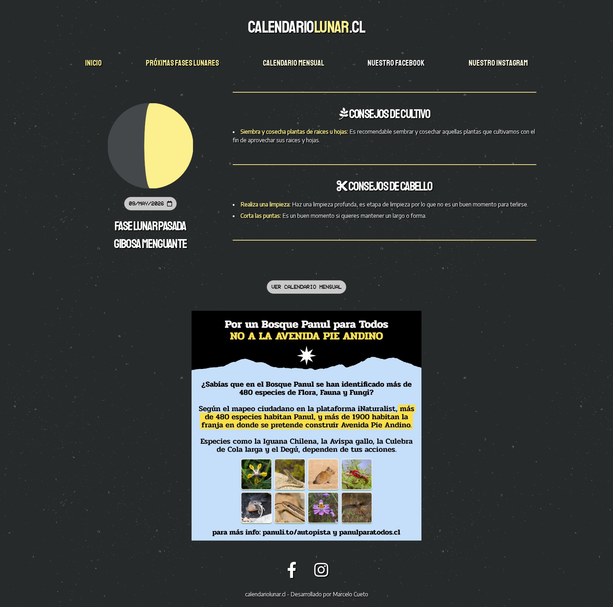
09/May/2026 (148, 203)
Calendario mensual (294, 63)
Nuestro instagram (499, 63)
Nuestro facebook (397, 63)
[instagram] (321, 569)
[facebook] (294, 569)
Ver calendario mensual (306, 287)
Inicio (94, 63)
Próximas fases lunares (183, 63)
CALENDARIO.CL (306, 27)
